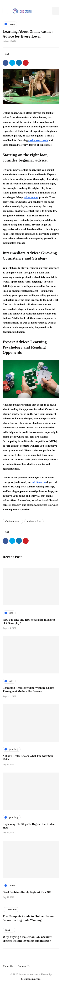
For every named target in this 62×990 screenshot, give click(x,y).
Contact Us (24, 966)
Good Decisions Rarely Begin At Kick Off (27, 892)
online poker (34, 521)
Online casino (12, 521)
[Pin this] (26, 63)
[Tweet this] (12, 63)
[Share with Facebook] (5, 63)
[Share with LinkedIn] (19, 63)
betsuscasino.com (30, 978)
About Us (8, 966)
